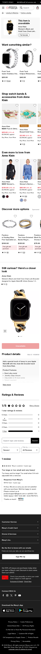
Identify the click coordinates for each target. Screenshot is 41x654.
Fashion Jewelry (26, 13)
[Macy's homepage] (3, 13)
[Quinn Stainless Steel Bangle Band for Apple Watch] (10, 58)
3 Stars (4, 423)
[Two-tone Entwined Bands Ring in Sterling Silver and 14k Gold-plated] (25, 223)
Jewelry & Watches (12, 13)
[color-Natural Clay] (25, 200)
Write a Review (34, 405)
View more (7, 385)
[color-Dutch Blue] (21, 200)
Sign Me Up (20, 557)
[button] (20, 313)
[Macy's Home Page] (11, 7)
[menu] (3, 7)
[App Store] (8, 610)
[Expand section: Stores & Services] (20, 534)
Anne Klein (22, 27)
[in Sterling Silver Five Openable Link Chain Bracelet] (9, 223)
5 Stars (4, 415)
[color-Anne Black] (3, 196)
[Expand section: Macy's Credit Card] (20, 528)
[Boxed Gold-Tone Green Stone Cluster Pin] (28, 114)
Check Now (27, 581)
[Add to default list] (17, 50)
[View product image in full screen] (5, 331)
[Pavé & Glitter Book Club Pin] (10, 114)
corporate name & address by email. (20, 649)
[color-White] (39, 196)
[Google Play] (26, 610)
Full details (24, 35)
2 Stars (4, 427)
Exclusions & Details (16, 581)
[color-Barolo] (7, 196)
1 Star (4, 431)
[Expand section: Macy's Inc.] (20, 540)
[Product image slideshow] (20, 313)
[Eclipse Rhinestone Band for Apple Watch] (28, 58)
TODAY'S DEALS (7, 2)
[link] (10, 76)
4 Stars (5, 419)
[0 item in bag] (37, 7)
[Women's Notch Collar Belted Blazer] (10, 169)
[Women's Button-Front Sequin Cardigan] (28, 169)
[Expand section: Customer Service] (20, 522)
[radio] (3, 196)
